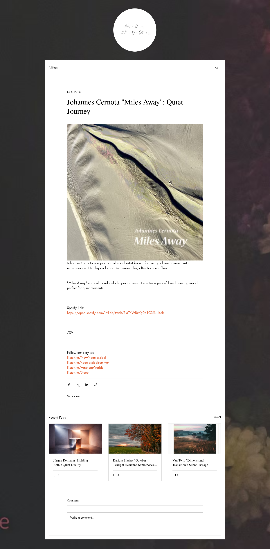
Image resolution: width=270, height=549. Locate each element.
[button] (216, 67)
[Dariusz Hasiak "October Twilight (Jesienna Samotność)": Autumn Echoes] (135, 439)
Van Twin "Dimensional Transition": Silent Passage (190, 462)
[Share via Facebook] (69, 385)
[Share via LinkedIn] (87, 385)
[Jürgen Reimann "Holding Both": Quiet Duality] (75, 439)
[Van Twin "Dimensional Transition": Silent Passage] (194, 439)
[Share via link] (96, 385)
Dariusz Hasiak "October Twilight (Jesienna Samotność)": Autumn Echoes (134, 462)
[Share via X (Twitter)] (78, 385)
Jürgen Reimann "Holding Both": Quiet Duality (70, 462)
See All (217, 417)
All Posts (53, 67)
